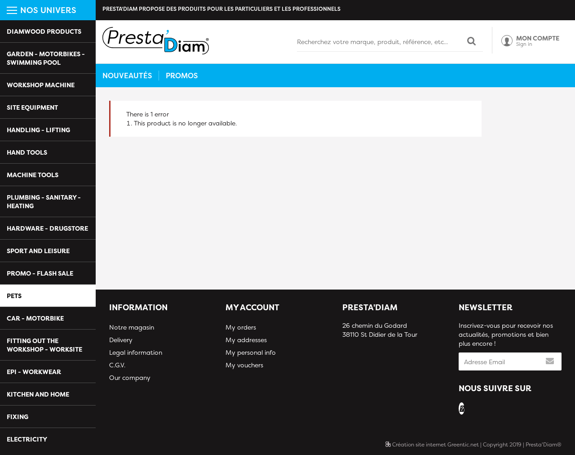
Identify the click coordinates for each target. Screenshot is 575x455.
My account (252, 307)
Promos (182, 75)
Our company (129, 377)
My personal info (251, 352)
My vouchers (244, 365)
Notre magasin (131, 327)
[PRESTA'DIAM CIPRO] (155, 40)
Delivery (121, 339)
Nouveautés (127, 75)
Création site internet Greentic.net (435, 444)
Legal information (135, 352)
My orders (241, 327)
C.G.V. (117, 365)
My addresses (246, 339)
